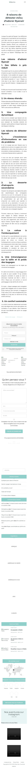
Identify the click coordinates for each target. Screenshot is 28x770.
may (2, 526)
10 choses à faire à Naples (8, 495)
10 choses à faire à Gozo (17, 639)
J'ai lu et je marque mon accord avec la (15, 349)
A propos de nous (7, 762)
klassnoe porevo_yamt (7, 520)
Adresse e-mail (14, 341)
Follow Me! (14, 716)
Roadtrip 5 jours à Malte (18, 649)
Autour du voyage (14, 11)
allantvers (8, 24)
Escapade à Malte (17, 630)
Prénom (14, 335)
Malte (15, 627)
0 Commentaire (21, 24)
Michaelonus (4, 509)
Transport (20, 317)
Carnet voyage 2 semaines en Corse (11, 484)
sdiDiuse (3, 503)
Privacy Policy (16, 762)
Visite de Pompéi (6, 491)
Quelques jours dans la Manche (9, 480)
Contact (22, 762)
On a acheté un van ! (7, 488)
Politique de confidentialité (15, 349)
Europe (12, 627)
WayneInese (4, 515)
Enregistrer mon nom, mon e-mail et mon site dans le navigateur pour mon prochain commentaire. (14, 423)
